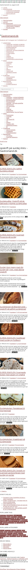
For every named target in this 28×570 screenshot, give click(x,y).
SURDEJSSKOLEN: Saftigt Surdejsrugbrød (11, 170)
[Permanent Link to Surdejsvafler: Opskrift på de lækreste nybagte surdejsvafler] (11, 198)
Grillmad (25, 532)
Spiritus (8, 69)
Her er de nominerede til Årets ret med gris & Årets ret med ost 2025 (15, 505)
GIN (16, 518)
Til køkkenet (6, 75)
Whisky (6, 524)
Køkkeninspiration (11, 80)
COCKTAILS (14, 517)
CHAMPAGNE (3, 517)
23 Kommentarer (22, 240)
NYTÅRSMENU (4, 521)
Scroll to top (3, 141)
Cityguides (9, 82)
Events (2, 532)
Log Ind (5, 7)
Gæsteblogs (10, 533)
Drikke (5, 60)
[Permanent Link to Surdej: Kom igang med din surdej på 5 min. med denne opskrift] (11, 264)
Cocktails (8, 63)
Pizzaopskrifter (10, 48)
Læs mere (25, 184)
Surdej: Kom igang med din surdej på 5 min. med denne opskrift (12, 269)
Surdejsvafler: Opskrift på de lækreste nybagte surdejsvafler (13, 202)
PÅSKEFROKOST (24, 521)
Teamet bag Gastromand (13, 10)
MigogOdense (7, 548)
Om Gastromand (7, 9)
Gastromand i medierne (12, 12)
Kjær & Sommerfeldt (15, 520)
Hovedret (15, 533)
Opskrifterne (7, 43)
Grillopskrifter (3, 533)
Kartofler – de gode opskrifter (15, 50)
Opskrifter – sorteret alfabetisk (15, 44)
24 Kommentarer (22, 174)
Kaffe (7, 65)
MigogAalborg (7, 544)
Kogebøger (9, 78)
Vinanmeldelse (19, 523)
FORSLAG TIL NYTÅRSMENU (7, 518)
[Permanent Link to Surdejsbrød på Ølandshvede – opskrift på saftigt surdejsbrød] (11, 303)
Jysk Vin (7, 520)
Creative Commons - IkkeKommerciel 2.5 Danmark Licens (14, 558)
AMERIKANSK (9, 515)
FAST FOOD (20, 517)
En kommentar (19, 445)
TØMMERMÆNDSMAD (8, 523)
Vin (7, 68)
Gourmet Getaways (11, 84)
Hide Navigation (7, 20)
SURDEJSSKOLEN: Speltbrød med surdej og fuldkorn (12, 339)
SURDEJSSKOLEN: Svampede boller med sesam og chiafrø (13, 373)
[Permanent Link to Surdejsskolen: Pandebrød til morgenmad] (11, 405)
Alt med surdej (10, 53)
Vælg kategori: (4, 18)
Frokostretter (11, 532)
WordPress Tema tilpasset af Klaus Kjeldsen (12, 569)
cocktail (9, 517)
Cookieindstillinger (5, 566)
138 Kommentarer (22, 312)
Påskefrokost (10, 51)
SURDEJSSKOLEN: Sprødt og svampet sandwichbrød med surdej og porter (12, 472)
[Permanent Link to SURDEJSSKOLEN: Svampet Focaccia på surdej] (11, 231)
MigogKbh (6, 547)
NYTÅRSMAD (15, 535)
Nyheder (9, 535)
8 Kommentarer (20, 478)
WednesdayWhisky (11, 72)
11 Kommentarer (21, 343)
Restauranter (7, 81)
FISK (25, 517)
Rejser (7, 536)
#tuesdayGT (3, 515)
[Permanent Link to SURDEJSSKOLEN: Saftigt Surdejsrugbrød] (11, 165)
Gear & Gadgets (10, 77)
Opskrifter (3, 536)
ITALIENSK (2, 520)
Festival (5, 85)
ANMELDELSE (18, 515)
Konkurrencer (3, 535)
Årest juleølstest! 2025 (9, 503)
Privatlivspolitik (10, 13)
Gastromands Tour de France (14, 59)
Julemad (8, 56)
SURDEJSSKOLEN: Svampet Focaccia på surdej (12, 236)
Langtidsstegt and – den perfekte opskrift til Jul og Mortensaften (15, 508)
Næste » (4, 491)
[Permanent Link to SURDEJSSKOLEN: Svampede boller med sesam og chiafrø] (11, 369)
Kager (8, 54)
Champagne (9, 62)
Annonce (2, 530)
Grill (18, 518)
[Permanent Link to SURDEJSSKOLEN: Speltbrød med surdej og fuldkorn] (11, 334)
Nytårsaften (9, 57)
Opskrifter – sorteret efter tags (15, 46)
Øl (7, 74)
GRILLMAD (22, 518)
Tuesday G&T (9, 71)
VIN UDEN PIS (9, 66)
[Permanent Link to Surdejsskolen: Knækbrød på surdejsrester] (11, 436)
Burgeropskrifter (11, 47)
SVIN (1, 523)
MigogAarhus (7, 545)
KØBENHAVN (24, 520)
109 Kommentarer (22, 275)
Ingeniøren (13, 174)
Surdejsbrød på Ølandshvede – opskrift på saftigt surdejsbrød (13, 308)
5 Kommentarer (21, 378)
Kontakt (5, 15)
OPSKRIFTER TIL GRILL (14, 521)
